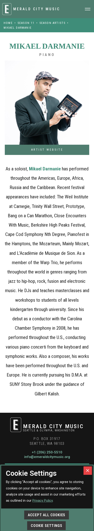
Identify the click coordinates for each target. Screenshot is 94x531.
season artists (52, 23)
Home (8, 23)
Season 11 (26, 23)
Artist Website (47, 149)
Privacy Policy (42, 501)
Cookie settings (46, 525)
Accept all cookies (46, 515)
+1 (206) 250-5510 (47, 452)
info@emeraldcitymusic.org (47, 457)
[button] (87, 9)
